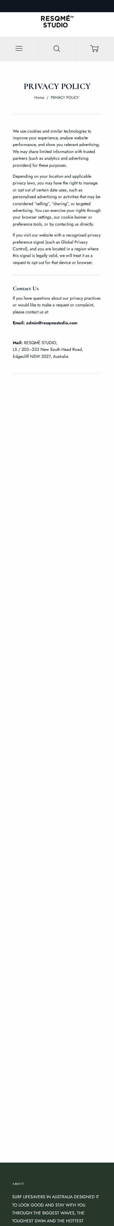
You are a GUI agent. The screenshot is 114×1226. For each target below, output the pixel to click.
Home (39, 97)
